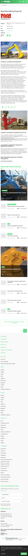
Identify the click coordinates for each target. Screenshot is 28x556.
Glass (2, 387)
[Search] (26, 1)
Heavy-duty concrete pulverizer (14, 291)
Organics (3, 378)
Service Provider (4, 479)
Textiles (2, 384)
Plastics (2, 371)
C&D (9, 204)
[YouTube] (10, 35)
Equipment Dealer (5, 461)
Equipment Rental (5, 464)
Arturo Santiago (4, 361)
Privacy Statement (6, 350)
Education (3, 457)
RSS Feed (3, 347)
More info (3, 553)
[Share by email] (2, 107)
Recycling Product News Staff (8, 363)
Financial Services (5, 466)
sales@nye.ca (10, 30)
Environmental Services (6, 459)
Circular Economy (5, 423)
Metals (2, 369)
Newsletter (4, 341)
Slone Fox (3, 359)
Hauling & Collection (5, 389)
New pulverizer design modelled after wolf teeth (16, 282)
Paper (2, 374)
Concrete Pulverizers (6, 161)
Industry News (4, 434)
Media (2, 472)
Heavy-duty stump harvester (14, 300)
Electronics (3, 380)
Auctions (3, 450)
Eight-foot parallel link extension (15, 225)
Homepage (4, 336)
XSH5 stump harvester (12, 236)
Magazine (3, 339)
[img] (3, 206)
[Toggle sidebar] (2, 1)
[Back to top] (25, 331)
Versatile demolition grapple (14, 311)
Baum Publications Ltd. (12, 538)
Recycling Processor (5, 477)
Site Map (3, 352)
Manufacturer (4, 470)
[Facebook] (7, 35)
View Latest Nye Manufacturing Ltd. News (14, 322)
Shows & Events (4, 481)
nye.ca (8, 32)
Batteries (3, 382)
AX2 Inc (20, 539)
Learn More (3, 490)
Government (4, 468)
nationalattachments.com (8, 138)
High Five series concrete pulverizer (15, 206)
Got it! (24, 553)
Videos (3, 392)
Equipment (4, 190)
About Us (3, 344)
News (2, 366)
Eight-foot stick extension (13, 215)
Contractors (3, 453)
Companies (3, 5)
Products (4, 418)
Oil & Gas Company (5, 474)
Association (3, 448)
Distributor (3, 455)
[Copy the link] (14, 107)
